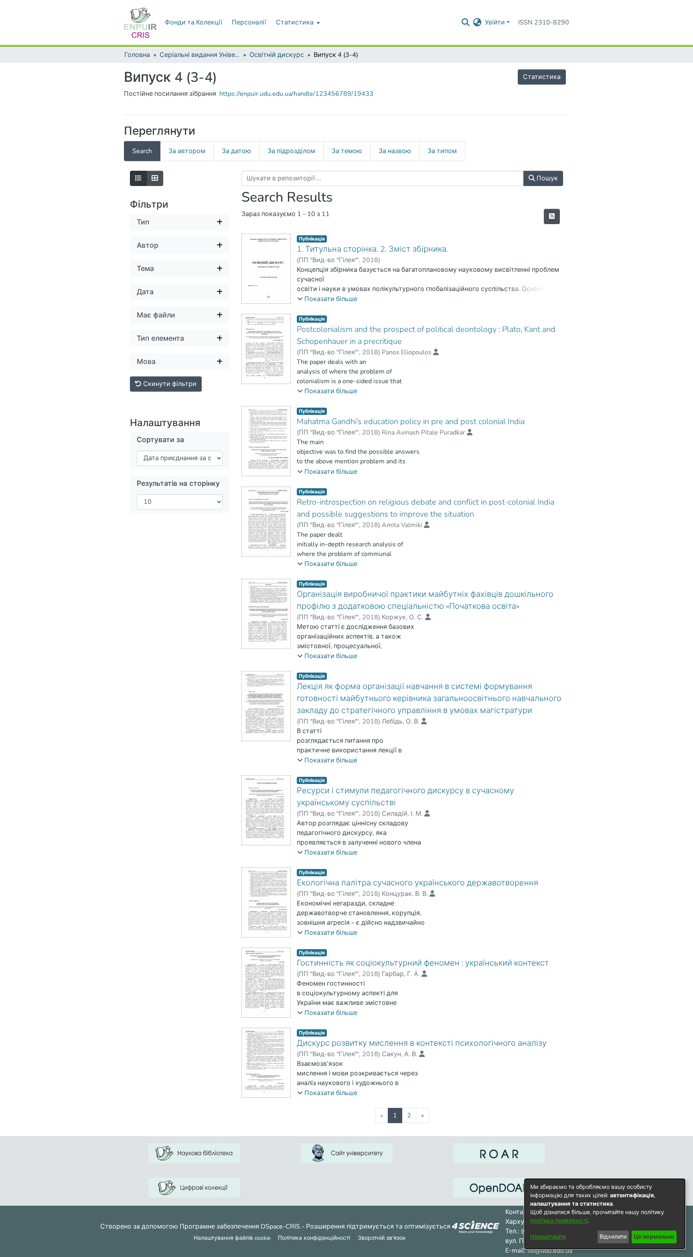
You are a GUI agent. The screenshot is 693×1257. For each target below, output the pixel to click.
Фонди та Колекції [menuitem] (193, 22)
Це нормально (654, 1237)
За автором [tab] (186, 151)
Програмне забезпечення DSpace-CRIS (240, 1226)
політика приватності (559, 1221)
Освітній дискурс (276, 55)
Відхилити (613, 1237)
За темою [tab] (347, 151)
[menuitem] (297, 22)
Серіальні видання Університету (200, 55)
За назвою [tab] (395, 151)
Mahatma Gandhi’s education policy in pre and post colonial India (411, 421)
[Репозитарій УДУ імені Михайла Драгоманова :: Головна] (140, 22)
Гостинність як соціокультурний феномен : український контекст (423, 963)
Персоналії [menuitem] (249, 22)
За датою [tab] (236, 151)
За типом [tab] (442, 151)
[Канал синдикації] (552, 216)
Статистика (542, 77)
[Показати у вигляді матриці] (154, 178)
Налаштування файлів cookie (232, 1238)
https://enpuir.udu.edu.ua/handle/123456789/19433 (296, 93)
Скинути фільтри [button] (169, 384)
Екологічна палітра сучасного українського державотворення (417, 882)
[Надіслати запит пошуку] (466, 22)
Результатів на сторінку (178, 483)
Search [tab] (142, 151)
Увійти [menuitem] (495, 22)
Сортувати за (160, 440)
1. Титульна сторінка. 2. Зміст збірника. (372, 249)
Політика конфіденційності (314, 1238)
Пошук (546, 178)
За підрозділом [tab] (291, 151)
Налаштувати (548, 1237)
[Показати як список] (138, 178)
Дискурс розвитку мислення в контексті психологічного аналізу (422, 1043)
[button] (327, 299)
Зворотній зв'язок (382, 1238)
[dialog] (605, 1214)
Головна (137, 55)
